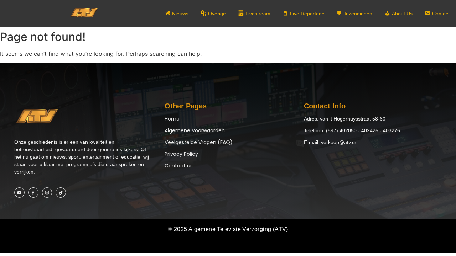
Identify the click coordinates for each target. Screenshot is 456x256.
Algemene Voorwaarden (195, 130)
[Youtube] (19, 192)
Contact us (179, 165)
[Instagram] (47, 192)
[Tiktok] (61, 192)
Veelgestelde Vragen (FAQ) (199, 142)
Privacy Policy (181, 154)
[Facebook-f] (33, 192)
